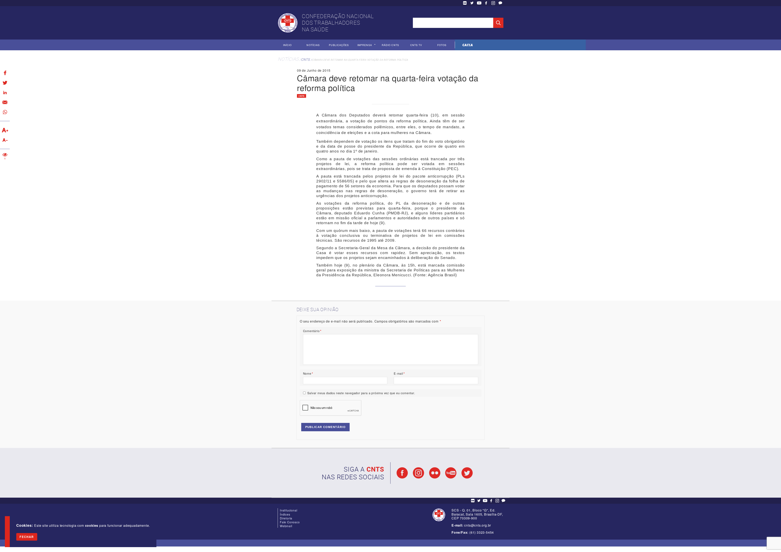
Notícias (313, 45)
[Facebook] (5, 73)
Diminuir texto (5, 140)
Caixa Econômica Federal (468, 45)
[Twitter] (5, 83)
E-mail (399, 373)
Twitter (472, 3)
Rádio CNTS (390, 45)
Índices (285, 514)
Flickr (465, 3)
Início (287, 45)
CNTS (305, 59)
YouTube (479, 3)
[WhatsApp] (5, 112)
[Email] (5, 102)
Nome (308, 373)
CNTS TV (416, 45)
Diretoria (286, 518)
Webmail (286, 526)
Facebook (486, 3)
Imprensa (364, 45)
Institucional (288, 510)
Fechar (27, 537)
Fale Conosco (500, 3)
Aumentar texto (5, 130)
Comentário (312, 331)
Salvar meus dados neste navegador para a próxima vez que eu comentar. (361, 393)
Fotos (441, 45)
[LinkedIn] (5, 92)
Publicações (339, 45)
